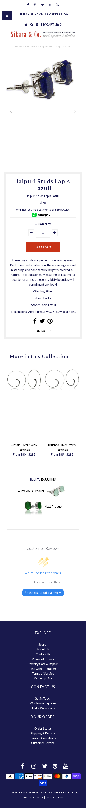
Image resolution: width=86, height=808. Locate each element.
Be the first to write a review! (43, 593)
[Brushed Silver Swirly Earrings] (62, 391)
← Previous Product (30, 491)
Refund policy (43, 678)
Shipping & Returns (43, 733)
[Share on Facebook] (35, 322)
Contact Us (43, 654)
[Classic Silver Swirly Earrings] (24, 391)
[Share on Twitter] (42, 322)
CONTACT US (43, 331)
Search (42, 644)
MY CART (51, 24)
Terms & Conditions (43, 738)
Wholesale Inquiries (43, 703)
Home (19, 46)
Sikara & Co (39, 792)
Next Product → (55, 506)
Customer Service (43, 743)
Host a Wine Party (43, 708)
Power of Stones (43, 659)
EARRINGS (31, 46)
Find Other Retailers (43, 668)
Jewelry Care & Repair (43, 664)
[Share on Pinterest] (50, 322)
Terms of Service (43, 673)
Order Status (43, 728)
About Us (43, 649)
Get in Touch (43, 698)
